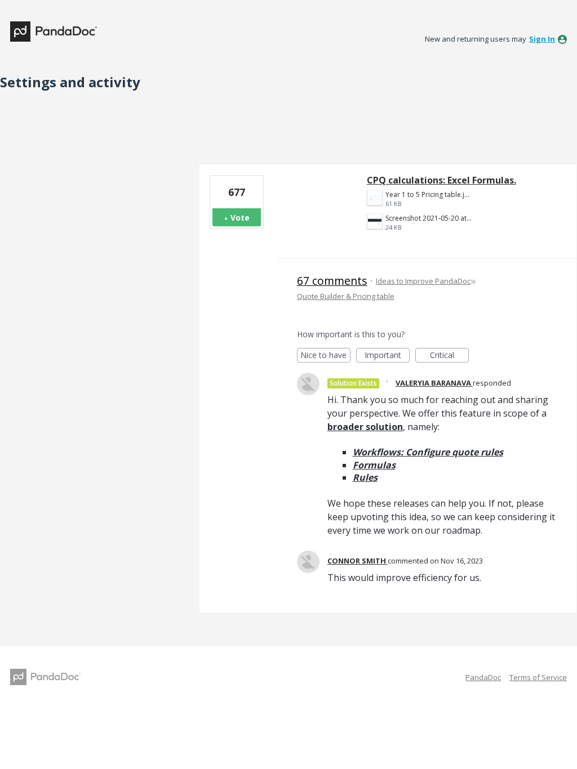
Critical (449, 356)
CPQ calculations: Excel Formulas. (441, 180)
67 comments (332, 280)
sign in (542, 39)
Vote (240, 217)
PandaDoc (483, 677)
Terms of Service (538, 677)
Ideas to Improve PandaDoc (423, 281)
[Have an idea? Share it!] (53, 31)
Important (387, 356)
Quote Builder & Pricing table (345, 296)
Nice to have (325, 356)
